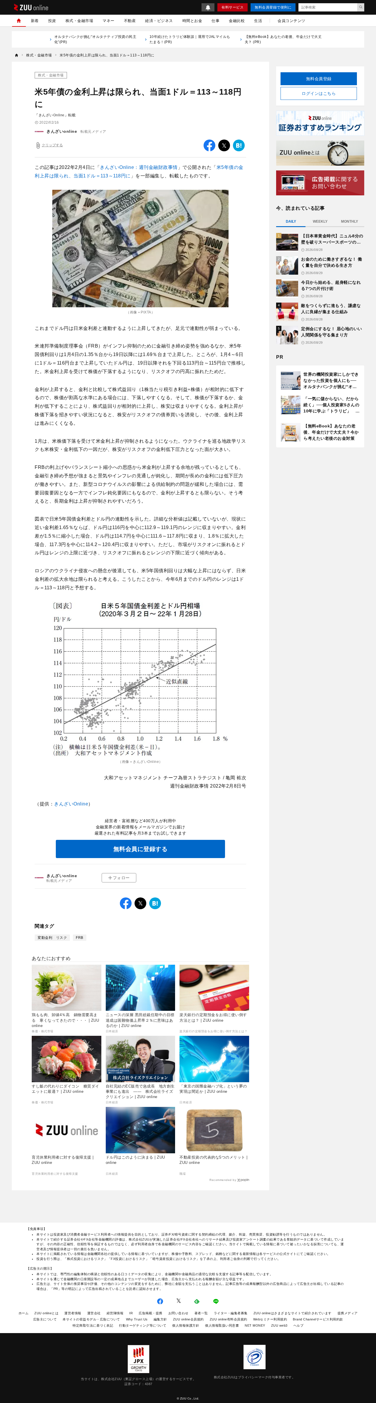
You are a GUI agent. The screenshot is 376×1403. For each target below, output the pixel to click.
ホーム (24, 1313)
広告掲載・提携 (150, 1313)
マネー (109, 21)
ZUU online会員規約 (188, 1319)
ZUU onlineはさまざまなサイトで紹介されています (293, 1313)
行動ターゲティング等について (142, 1325)
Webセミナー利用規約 (270, 1319)
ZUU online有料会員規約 (228, 1319)
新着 (35, 21)
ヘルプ (298, 1325)
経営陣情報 (115, 1313)
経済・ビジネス (159, 21)
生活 (258, 21)
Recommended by (222, 1180)
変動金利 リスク (52, 938)
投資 (52, 21)
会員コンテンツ (292, 21)
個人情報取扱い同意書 (222, 1325)
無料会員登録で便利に (273, 7)
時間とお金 (192, 21)
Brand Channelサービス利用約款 (318, 1319)
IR (131, 1313)
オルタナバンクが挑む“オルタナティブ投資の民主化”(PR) (95, 39)
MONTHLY (349, 221)
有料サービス (232, 7)
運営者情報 (72, 1313)
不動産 (130, 21)
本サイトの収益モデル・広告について (91, 1319)
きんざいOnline (71, 803)
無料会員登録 (319, 78)
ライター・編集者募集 (231, 1313)
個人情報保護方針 (185, 1325)
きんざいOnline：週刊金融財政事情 (139, 167)
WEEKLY (320, 221)
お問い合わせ (178, 1313)
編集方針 (160, 1319)
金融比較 (237, 21)
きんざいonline (61, 131)
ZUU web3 (279, 1325)
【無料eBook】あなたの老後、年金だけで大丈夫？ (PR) (283, 39)
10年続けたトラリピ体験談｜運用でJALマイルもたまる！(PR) (190, 39)
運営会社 (94, 1313)
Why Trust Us (137, 1319)
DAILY (291, 221)
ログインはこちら (319, 93)
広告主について (45, 1319)
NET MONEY (255, 1325)
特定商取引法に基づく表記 (93, 1325)
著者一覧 (201, 1313)
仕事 (215, 21)
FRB (79, 938)
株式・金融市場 (79, 21)
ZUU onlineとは (46, 1313)
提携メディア (348, 1313)
